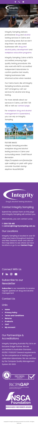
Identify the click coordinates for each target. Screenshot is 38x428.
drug (18, 35)
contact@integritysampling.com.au (19, 226)
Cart (7, 324)
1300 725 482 (9, 223)
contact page (24, 106)
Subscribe (6, 288)
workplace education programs (18, 52)
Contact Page (27, 245)
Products (9, 321)
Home (7, 309)
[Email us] (23, 2)
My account (10, 327)
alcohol (27, 35)
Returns (8, 318)
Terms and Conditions (14, 315)
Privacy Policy (11, 312)
